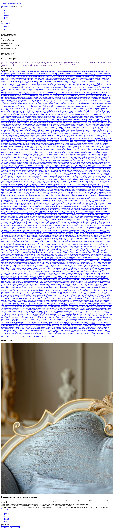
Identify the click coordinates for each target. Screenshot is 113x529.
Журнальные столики (19, 64)
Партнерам (7, 18)
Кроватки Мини (24, 62)
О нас (6, 12)
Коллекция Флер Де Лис (20, 65)
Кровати (16, 62)
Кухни (43, 62)
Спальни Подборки (7, 62)
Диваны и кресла (106, 62)
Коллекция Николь (6, 65)
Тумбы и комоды (83, 62)
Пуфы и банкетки (6, 64)
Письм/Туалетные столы (70, 62)
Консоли (38, 62)
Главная (6, 513)
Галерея (6, 15)
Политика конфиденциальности (10, 526)
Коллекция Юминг (46, 65)
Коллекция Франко (34, 65)
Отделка (61, 64)
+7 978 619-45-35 (6, 3)
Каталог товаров (9, 11)
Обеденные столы (51, 62)
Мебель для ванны (31, 64)
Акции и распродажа (70, 64)
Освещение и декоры (51, 64)
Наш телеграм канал (7, 6)
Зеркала (32, 62)
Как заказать (8, 518)
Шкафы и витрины (95, 62)
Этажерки (41, 64)
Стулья (60, 62)
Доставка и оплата (9, 14)
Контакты (7, 17)
